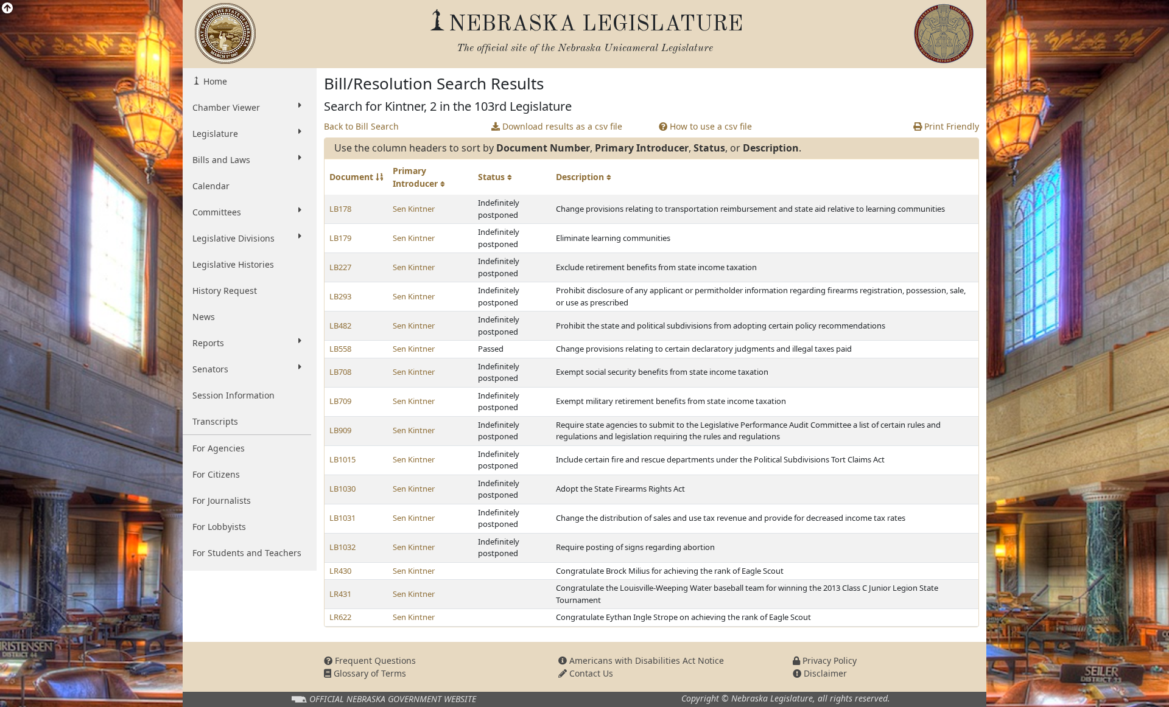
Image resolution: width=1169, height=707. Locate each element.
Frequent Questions (374, 660)
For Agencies (218, 448)
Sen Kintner (414, 208)
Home (214, 81)
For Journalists (221, 500)
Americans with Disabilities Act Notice (645, 660)
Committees (216, 212)
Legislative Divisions (233, 238)
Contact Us (590, 673)
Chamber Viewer (226, 107)
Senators (210, 369)
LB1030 (342, 488)
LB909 (340, 430)
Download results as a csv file (561, 126)
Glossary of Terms (368, 673)
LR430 (340, 570)
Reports (208, 343)
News (203, 316)
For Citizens (216, 474)
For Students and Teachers (246, 553)
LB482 (340, 325)
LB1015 (342, 459)
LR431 (340, 593)
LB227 (340, 267)
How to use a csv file (709, 126)
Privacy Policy (828, 660)
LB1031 (342, 517)
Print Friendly (950, 126)
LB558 (340, 348)
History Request (224, 290)
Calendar (211, 186)
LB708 (340, 371)
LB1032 (342, 547)
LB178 (340, 208)
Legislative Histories (233, 264)
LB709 (340, 400)
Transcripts (215, 421)
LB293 (340, 296)
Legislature (215, 133)
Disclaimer (824, 673)
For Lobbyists (219, 526)
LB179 (340, 237)
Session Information (233, 395)
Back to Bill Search (361, 126)
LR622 (340, 616)
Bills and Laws (221, 159)
